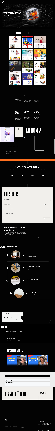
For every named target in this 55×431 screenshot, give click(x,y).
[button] (27, 330)
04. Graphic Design (8, 213)
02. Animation (7, 204)
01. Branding (7, 199)
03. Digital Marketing (9, 208)
